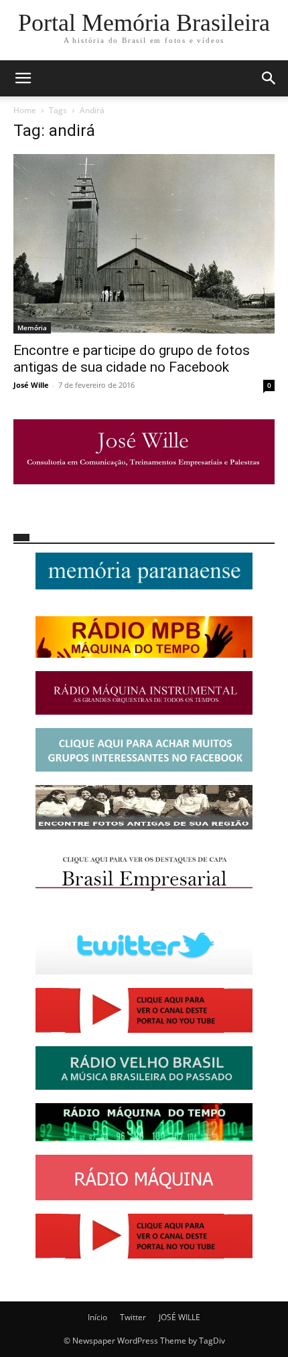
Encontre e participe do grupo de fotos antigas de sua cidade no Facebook (131, 358)
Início (97, 1317)
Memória (32, 327)
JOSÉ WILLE (179, 1317)
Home (24, 110)
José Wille (31, 385)
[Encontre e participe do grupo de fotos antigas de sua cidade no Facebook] (144, 244)
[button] (22, 78)
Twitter (133, 1317)
